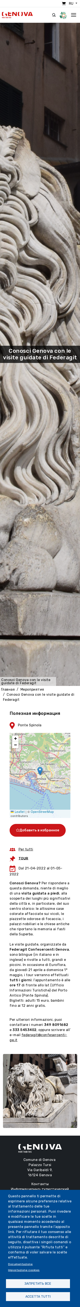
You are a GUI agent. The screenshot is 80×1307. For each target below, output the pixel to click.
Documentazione (20, 1264)
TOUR (23, 858)
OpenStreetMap (42, 811)
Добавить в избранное (39, 830)
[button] (40, 771)
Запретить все (38, 1284)
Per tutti (26, 849)
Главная (8, 689)
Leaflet (19, 811)
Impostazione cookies (24, 1270)
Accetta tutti (38, 1296)
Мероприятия (32, 689)
